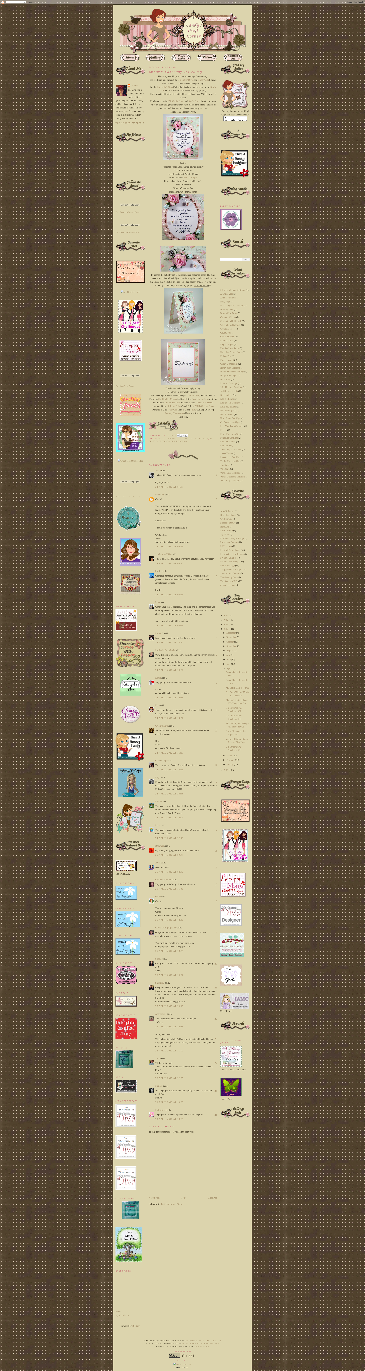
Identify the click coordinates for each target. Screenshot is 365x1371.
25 (215, 1090)
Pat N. (158, 825)
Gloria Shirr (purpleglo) (166, 927)
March (229, 755)
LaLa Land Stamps (229, 542)
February (230, 760)
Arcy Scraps (160, 1014)
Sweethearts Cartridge (230, 457)
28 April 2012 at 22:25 (169, 1078)
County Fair (225, 333)
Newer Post (154, 1198)
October (230, 642)
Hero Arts (224, 527)
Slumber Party (226, 445)
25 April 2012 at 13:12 (169, 920)
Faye (157, 705)
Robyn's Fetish (174, 406)
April (229, 668)
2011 (226, 770)
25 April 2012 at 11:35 (169, 889)
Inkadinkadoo (226, 530)
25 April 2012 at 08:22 (169, 872)
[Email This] (178, 435)
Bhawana (159, 846)
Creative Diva (161, 726)
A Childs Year (226, 294)
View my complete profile (129, 123)
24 (215, 1063)
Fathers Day (225, 356)
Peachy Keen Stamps (229, 561)
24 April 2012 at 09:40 (169, 625)
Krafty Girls (203, 80)
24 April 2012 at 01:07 (169, 487)
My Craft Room (122, 1315)
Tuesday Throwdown (174, 413)
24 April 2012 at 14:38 (169, 697)
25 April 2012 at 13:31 (169, 951)
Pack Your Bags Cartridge (232, 426)
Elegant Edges (226, 344)
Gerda (158, 896)
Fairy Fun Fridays (199, 399)
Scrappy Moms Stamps (230, 569)
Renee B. (159, 633)
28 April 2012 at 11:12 (169, 1050)
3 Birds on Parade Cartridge (232, 290)
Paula (157, 602)
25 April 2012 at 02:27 (169, 855)
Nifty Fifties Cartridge (230, 418)
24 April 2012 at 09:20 (169, 594)
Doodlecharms (226, 340)
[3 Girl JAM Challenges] (130, 332)
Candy (134, 86)
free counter (182, 1367)
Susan (158, 1058)
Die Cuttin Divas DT (168, 439)
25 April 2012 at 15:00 (169, 975)
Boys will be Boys (228, 313)
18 (215, 901)
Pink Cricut (160, 1110)
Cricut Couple (161, 760)
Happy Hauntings (228, 375)
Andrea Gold (201, 1346)
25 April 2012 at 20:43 (169, 1006)
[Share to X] (183, 435)
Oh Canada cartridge (229, 422)
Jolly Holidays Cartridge (231, 387)
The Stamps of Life (229, 581)
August (230, 650)
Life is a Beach (227, 399)
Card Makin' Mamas (167, 399)
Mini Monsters (226, 414)
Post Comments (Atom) (171, 1204)
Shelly (158, 959)
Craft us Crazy (193, 395)
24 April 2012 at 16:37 (169, 753)
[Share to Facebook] (186, 435)
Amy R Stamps (227, 511)
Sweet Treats (226, 453)
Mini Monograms (228, 410)
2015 (226, 615)
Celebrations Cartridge (230, 325)
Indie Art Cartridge (228, 383)
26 (215, 1114)
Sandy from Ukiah (163, 554)
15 (215, 850)
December (231, 633)
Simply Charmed (228, 441)
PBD (194, 409)
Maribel (158, 1086)
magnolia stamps (227, 585)
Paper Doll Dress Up (229, 434)
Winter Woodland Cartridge (232, 476)
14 (215, 830)
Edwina (158, 801)
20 (215, 963)
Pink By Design (179, 441)
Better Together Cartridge (231, 305)
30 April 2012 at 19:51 (169, 1119)
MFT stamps (226, 546)
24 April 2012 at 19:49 (169, 769)
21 (215, 987)
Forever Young (227, 360)
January (230, 764)
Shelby (158, 571)
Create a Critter (227, 336)
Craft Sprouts (226, 519)
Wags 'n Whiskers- (205, 402)
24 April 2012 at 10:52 (169, 670)
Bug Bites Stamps (228, 515)
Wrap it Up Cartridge (229, 480)
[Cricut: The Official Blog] (130, 461)
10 (215, 730)
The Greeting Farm (229, 577)
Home (183, 1198)
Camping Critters (228, 317)
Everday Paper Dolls (229, 348)
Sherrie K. (160, 983)
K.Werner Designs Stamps (232, 538)
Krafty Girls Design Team (194, 439)
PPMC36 (172, 409)
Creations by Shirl (163, 879)
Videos (118, 1311)
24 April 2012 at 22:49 (169, 838)
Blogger (135, 1326)
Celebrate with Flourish (230, 321)
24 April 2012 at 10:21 (169, 642)
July (228, 655)
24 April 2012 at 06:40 (169, 546)
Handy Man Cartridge (230, 368)
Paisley (223, 430)
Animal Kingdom (228, 297)
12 (215, 782)
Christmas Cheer (227, 329)
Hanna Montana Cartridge (232, 371)
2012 (226, 629)
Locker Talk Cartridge (230, 403)
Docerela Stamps (228, 523)
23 (215, 1039)
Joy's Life (224, 534)
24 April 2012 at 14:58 (169, 718)
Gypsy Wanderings (229, 364)
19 (215, 932)
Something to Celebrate (230, 449)
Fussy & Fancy (173, 402)
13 (215, 806)
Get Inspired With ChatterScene (203, 1340)
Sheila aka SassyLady (165, 650)
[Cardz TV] (130, 565)
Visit (127, 212)
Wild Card (225, 469)
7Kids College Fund (204, 406)
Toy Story (224, 465)
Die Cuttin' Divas (185, 80)
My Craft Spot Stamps (230, 550)
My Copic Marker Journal (237, 688)
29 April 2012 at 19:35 (169, 1102)
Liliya (158, 777)
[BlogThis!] (181, 435)
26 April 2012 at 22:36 (169, 1026)
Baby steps (225, 301)
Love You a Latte (228, 406)
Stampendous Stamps (230, 573)
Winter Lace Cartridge (230, 473)
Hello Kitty (225, 379)
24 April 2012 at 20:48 (169, 793)
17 (215, 884)
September (231, 646)
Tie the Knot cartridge (230, 461)
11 (216, 765)
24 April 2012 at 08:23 (169, 563)
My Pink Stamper (228, 558)
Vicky (158, 470)
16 (215, 867)
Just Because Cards (229, 391)
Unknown (159, 494)
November (231, 637)
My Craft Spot (190, 177)
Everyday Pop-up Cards (231, 352)
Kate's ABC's (226, 395)
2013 (226, 624)
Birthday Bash (226, 309)
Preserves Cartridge (229, 438)
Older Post (212, 1198)
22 (215, 1018)
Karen (158, 678)
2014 (226, 620)
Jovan (158, 862)
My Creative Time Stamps (232, 554)
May (228, 664)
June (228, 659)
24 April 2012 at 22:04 (169, 817)
